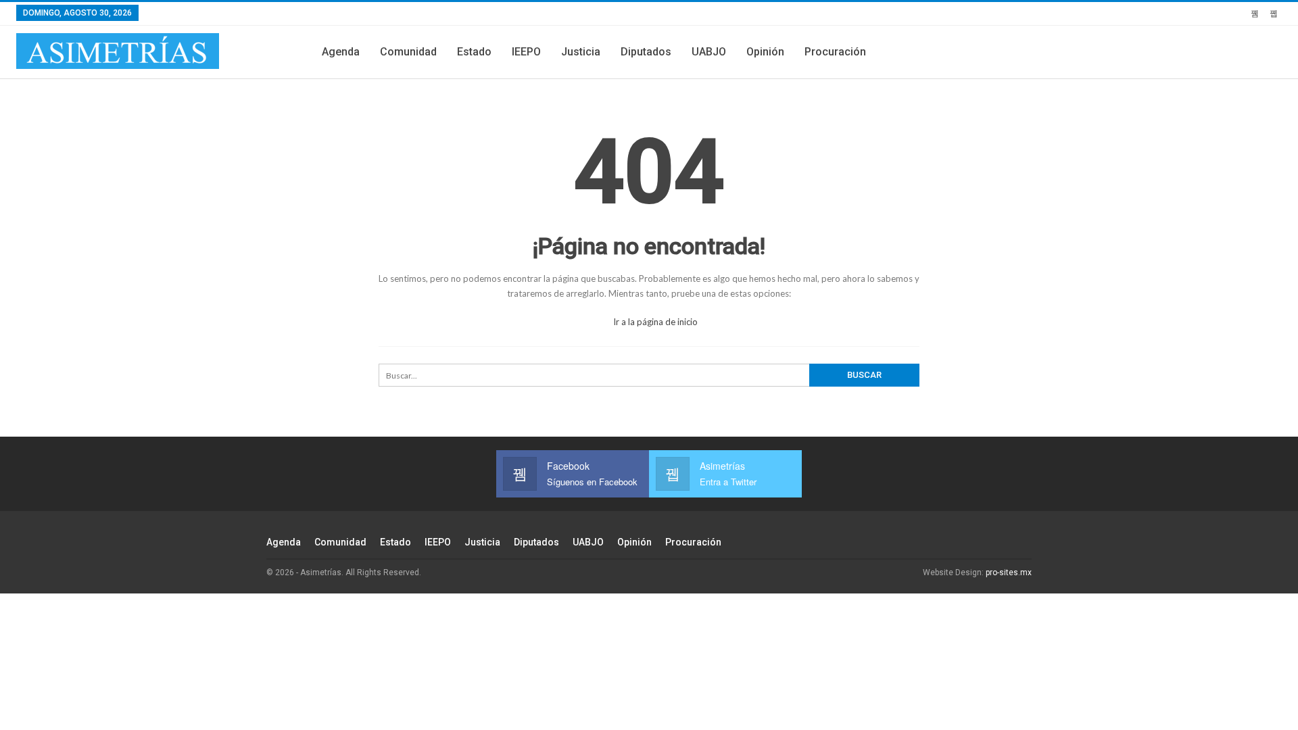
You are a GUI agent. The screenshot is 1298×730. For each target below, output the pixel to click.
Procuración (835, 51)
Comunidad (408, 51)
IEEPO (526, 51)
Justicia (580, 51)
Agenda (341, 51)
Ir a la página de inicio (654, 321)
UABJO (709, 51)
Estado (474, 51)
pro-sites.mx (1009, 572)
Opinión (765, 51)
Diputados (646, 51)
